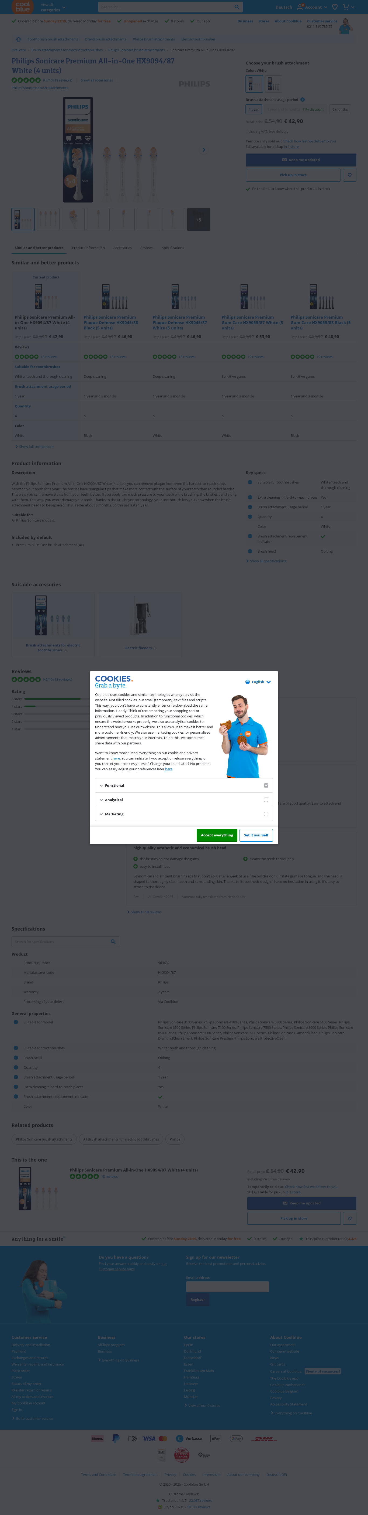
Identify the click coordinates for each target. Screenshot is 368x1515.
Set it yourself (256, 835)
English (258, 681)
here (116, 758)
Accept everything (217, 835)
